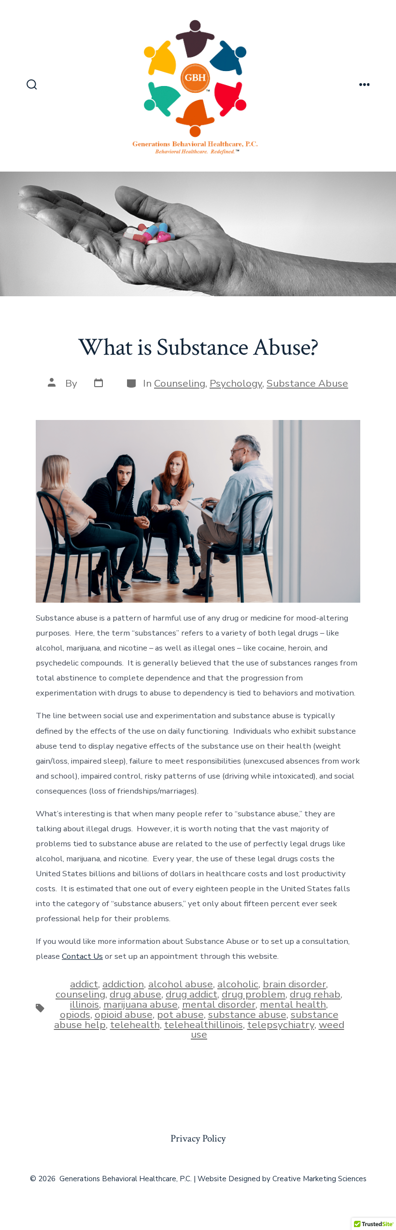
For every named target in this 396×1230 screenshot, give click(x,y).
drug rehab (315, 994)
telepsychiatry (280, 1024)
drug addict (191, 994)
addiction (123, 984)
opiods (75, 1014)
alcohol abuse (180, 984)
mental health (293, 1004)
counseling (80, 994)
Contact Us (82, 956)
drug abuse (135, 994)
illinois (84, 1004)
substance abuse (247, 1014)
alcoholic (237, 984)
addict (84, 984)
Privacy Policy (198, 1138)
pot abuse (180, 1014)
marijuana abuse (140, 1004)
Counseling (179, 383)
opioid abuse (124, 1014)
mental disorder (218, 1004)
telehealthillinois (203, 1024)
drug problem (253, 994)
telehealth (135, 1024)
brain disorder (294, 984)
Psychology (236, 383)
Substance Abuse (307, 383)
